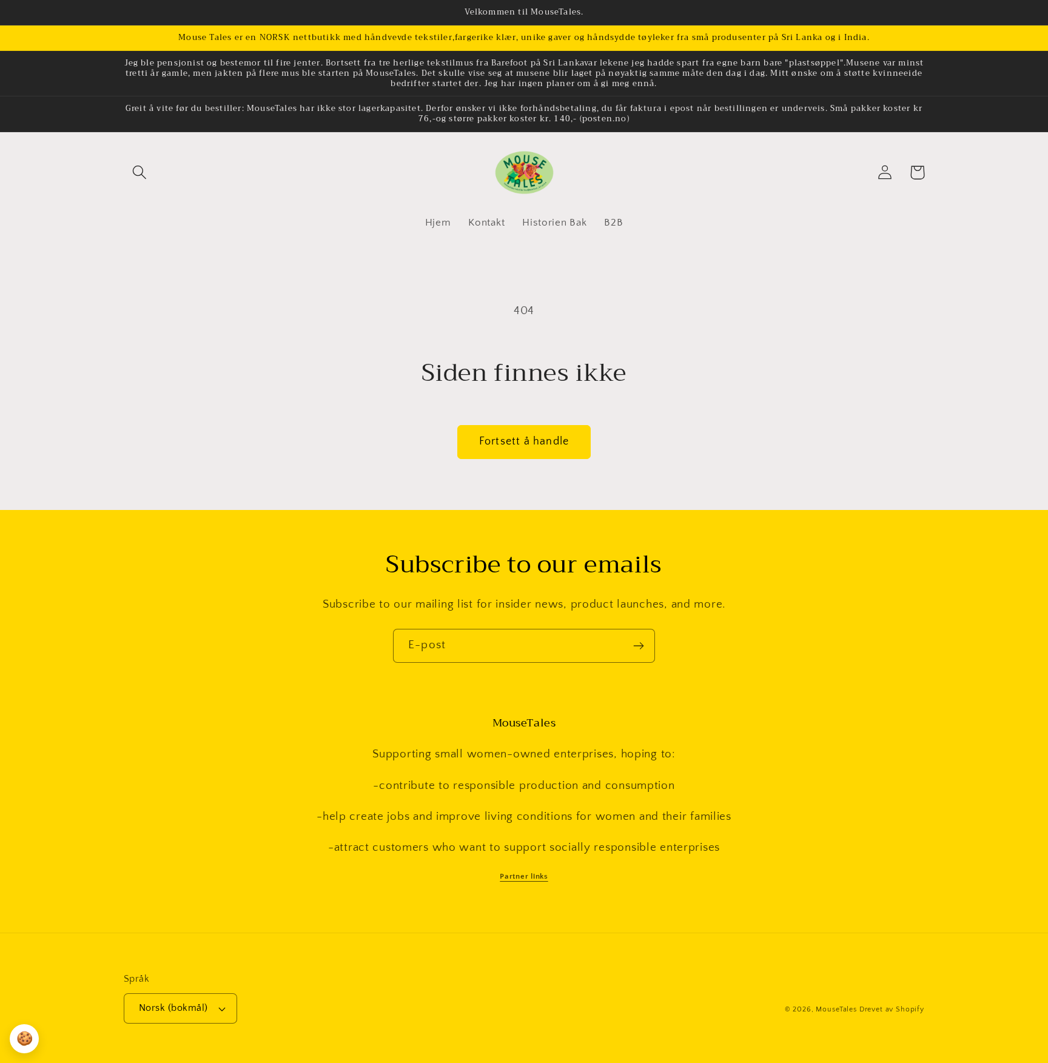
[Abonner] (638, 646)
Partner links (524, 876)
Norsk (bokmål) (173, 1008)
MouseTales (836, 1009)
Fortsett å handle (524, 441)
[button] (140, 172)
